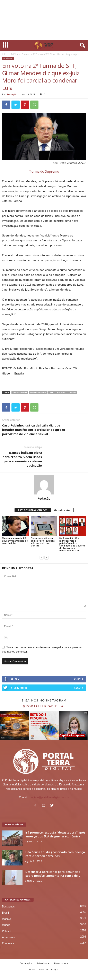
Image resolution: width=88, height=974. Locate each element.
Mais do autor (62, 510)
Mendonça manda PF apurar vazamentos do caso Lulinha (15, 541)
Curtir (78, 679)
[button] (81, 45)
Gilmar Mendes (38, 392)
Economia (8, 943)
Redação (12, 94)
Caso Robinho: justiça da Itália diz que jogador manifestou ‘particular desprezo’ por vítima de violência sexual (34, 429)
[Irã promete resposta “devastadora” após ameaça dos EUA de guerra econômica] (12, 838)
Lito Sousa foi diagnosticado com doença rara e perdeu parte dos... (55, 854)
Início (4, 54)
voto (73, 392)
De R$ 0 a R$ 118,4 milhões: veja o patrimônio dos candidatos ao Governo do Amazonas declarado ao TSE (72, 544)
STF (51, 392)
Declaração (26, 963)
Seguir (78, 687)
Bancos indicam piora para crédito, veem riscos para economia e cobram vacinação (22, 458)
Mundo (6, 924)
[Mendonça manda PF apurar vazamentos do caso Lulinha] (15, 526)
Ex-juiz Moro (20, 392)
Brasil (5, 912)
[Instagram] (44, 805)
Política (14, 54)
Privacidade (43, 963)
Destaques (8, 906)
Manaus (6, 918)
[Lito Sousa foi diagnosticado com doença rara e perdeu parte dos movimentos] (12, 857)
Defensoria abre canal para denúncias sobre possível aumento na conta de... (52, 874)
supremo (61, 392)
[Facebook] (36, 805)
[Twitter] (52, 805)
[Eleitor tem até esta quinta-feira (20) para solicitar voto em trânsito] (44, 526)
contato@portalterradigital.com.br (49, 797)
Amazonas (8, 937)
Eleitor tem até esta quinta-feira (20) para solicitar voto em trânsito (43, 542)
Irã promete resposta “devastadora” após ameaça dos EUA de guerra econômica (55, 834)
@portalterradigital (44, 706)
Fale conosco (61, 963)
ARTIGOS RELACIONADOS (32, 510)
